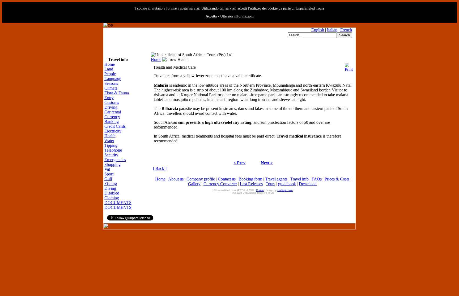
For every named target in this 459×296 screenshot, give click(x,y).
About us (176, 179)
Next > (267, 163)
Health (110, 136)
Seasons (111, 83)
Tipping (110, 145)
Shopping (112, 164)
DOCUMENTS (117, 202)
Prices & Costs (337, 179)
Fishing (110, 183)
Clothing (111, 198)
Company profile (200, 179)
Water (109, 140)
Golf (108, 178)
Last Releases (251, 184)
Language (112, 78)
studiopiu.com (285, 190)
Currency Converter (220, 184)
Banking (111, 121)
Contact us (227, 179)
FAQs (317, 179)
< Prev (239, 163)
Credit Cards (115, 126)
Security (111, 155)
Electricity (112, 131)
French (346, 30)
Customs (111, 102)
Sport (108, 174)
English (317, 30)
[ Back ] (160, 168)
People (110, 74)
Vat (107, 169)
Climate (110, 88)
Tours (270, 184)
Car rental (112, 112)
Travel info (299, 179)
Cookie (260, 190)
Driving (110, 107)
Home (109, 64)
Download (308, 184)
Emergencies (115, 159)
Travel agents (276, 179)
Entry (109, 97)
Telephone (113, 150)
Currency (112, 116)
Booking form (250, 179)
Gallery (194, 184)
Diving (110, 188)
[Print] (349, 66)
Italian (332, 30)
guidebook (287, 184)
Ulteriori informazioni (237, 16)
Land (108, 69)
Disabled (111, 193)
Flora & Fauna (116, 93)
